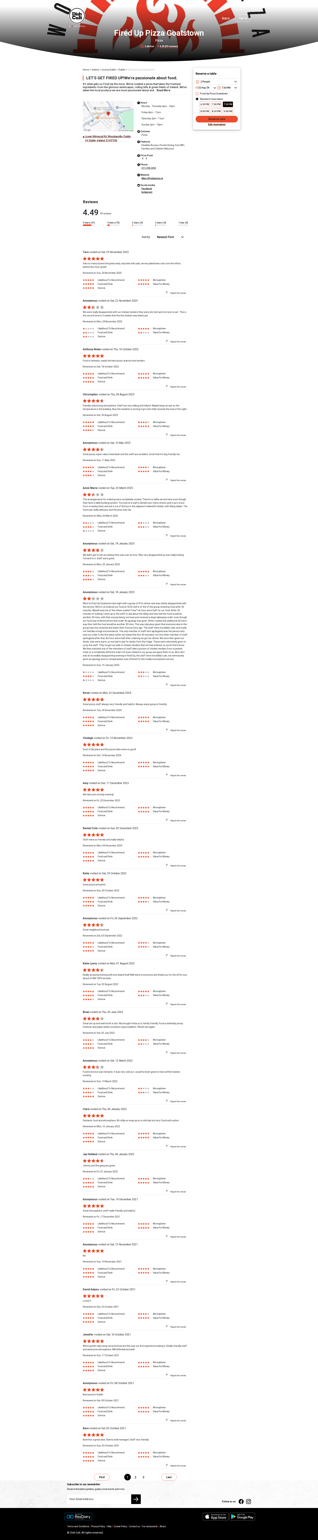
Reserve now (217, 119)
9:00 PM (228, 111)
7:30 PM (228, 104)
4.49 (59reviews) (169, 46)
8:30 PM (216, 111)
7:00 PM (216, 104)
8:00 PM (204, 111)
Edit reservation (217, 124)
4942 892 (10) (148, 168)
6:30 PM (204, 104)
